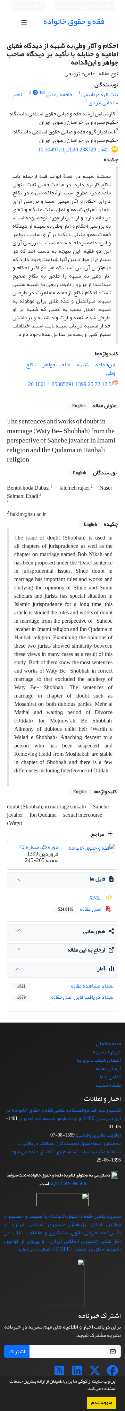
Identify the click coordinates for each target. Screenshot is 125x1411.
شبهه (83, 364)
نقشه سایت (108, 1085)
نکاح (31, 364)
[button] (85, 1389)
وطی (110, 373)
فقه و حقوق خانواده (73, 21)
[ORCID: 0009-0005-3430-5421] (35, 93)
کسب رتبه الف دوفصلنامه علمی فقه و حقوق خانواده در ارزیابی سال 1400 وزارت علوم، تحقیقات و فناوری (63, 1114)
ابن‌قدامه (105, 364)
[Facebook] (112, 1373)
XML (95, 898)
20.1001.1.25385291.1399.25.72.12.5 (69, 384)
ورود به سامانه (73, 6)
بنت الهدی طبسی (100, 94)
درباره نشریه (106, 1051)
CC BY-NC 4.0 (71, 1183)
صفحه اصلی (108, 1043)
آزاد (53, 1183)
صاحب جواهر (56, 364)
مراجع (98, 834)
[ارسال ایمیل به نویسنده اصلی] (42, 93)
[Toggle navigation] (23, 23)
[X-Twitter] (94, 1373)
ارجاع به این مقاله (86, 950)
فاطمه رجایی (59, 94)
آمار (101, 968)
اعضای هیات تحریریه (98, 1060)
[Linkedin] (77, 1373)
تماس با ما (110, 1076)
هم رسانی (94, 931)
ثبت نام (26, 6)
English (97, 6)
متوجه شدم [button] (101, 1403)
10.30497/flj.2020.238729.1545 (73, 149)
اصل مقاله (80, 909)
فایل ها (97, 879)
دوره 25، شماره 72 (38, 847)
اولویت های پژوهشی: (98, 1135)
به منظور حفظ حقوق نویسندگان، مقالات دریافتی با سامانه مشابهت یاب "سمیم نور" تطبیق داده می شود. (65, 1147)
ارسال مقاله (108, 1068)
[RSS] (59, 1373)
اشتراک (17, 1351)
